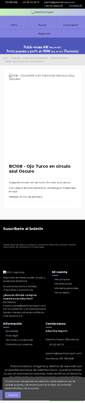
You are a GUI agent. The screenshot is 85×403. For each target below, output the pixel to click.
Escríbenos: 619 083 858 (60, 358)
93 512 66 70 (57, 344)
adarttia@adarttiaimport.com (59, 2)
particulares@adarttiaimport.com (25, 305)
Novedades (12, 330)
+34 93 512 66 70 (30, 2)
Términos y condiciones (19, 339)
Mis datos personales (66, 288)
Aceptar (13, 394)
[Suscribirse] (78, 238)
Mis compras (62, 279)
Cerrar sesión (62, 292)
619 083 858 (11, 2)
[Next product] (80, 60)
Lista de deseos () (54, 6)
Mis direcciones (63, 283)
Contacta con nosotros (19, 344)
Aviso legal (12, 335)
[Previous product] (77, 60)
